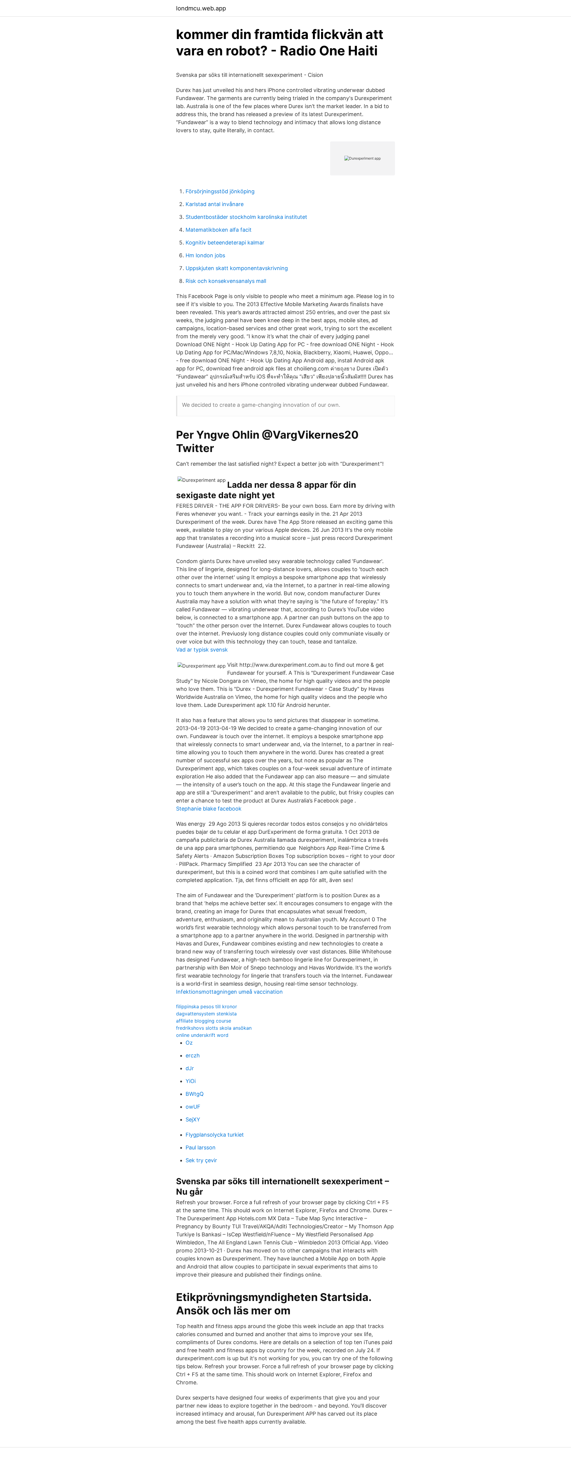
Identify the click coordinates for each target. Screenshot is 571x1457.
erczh (193, 1055)
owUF (193, 1107)
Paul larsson (201, 1147)
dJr (190, 1068)
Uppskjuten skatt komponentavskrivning (237, 268)
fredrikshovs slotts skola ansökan (214, 1028)
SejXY (193, 1119)
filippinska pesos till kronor (206, 1006)
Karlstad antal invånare (215, 204)
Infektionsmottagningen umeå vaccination (229, 992)
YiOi (191, 1081)
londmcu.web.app (201, 8)
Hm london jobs (205, 255)
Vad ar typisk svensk (202, 649)
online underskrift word (202, 1035)
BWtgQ (195, 1094)
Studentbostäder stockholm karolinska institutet (246, 217)
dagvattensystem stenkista (206, 1014)
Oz (189, 1043)
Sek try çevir (201, 1160)
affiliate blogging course (203, 1021)
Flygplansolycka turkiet (215, 1135)
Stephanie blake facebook (208, 808)
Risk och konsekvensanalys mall (226, 281)
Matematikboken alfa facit (219, 230)
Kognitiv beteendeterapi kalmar (225, 242)
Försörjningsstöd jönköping (220, 191)
